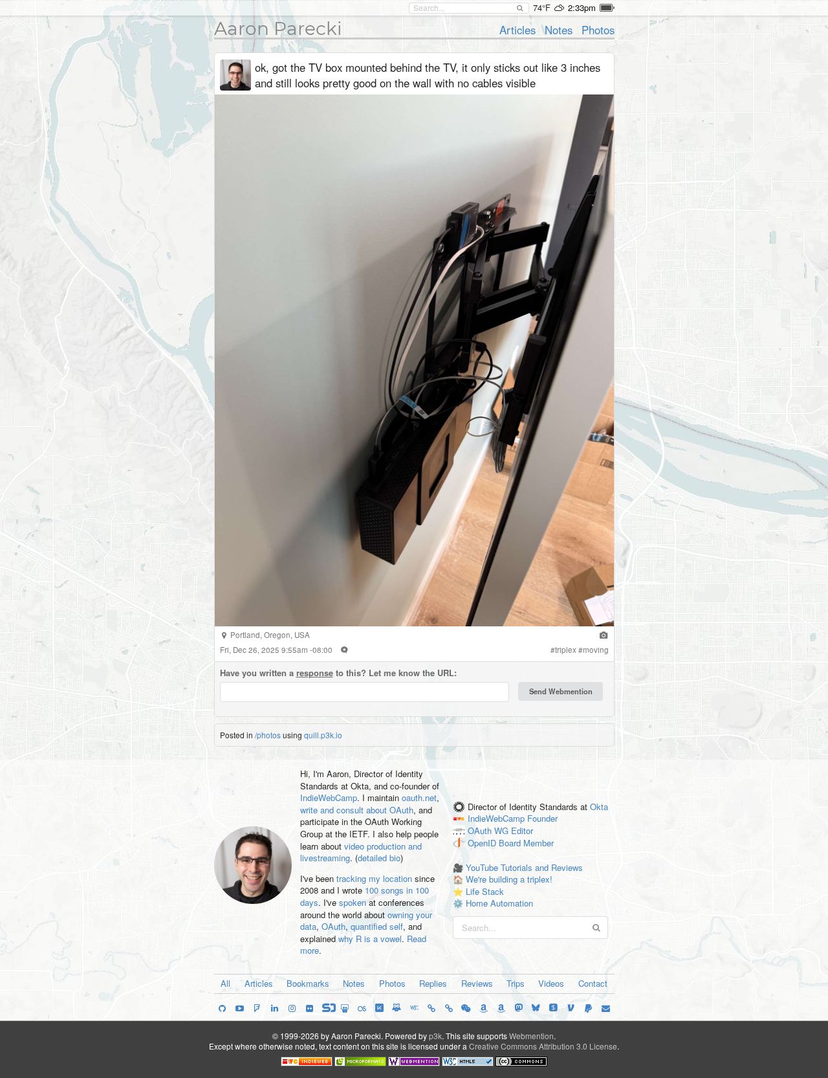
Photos (598, 30)
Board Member (526, 843)
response (314, 672)
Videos (551, 983)
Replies (433, 983)
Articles (517, 30)
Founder (542, 819)
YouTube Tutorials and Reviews (524, 867)
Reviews (477, 983)
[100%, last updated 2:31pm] (607, 8)
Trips (516, 983)
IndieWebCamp (328, 797)
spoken (352, 902)
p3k (435, 1035)
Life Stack (485, 891)
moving (596, 649)
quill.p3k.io (323, 734)
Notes (558, 30)
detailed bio (379, 858)
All (225, 983)
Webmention (531, 1035)
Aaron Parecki (278, 28)
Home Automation (499, 903)
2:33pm (582, 7)
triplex (565, 649)
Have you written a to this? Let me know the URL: (338, 673)
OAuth (333, 926)
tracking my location (374, 878)
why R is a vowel (370, 938)
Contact (592, 983)
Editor (522, 831)
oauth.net (419, 797)
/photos (268, 734)
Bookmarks (308, 983)
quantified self (377, 926)
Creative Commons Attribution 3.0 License (543, 1045)
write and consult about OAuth (356, 810)
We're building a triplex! (509, 879)
